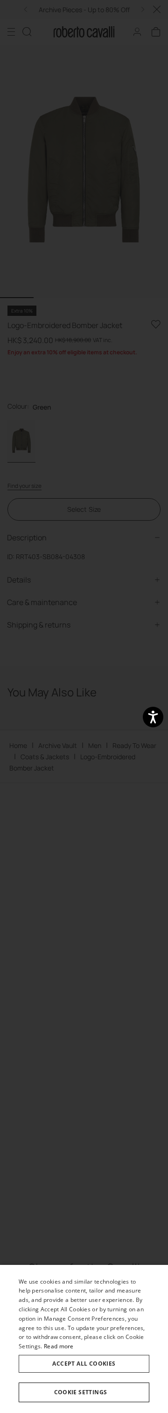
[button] (84, 1392)
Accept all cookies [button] (83, 1364)
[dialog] (84, 1339)
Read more (59, 1346)
